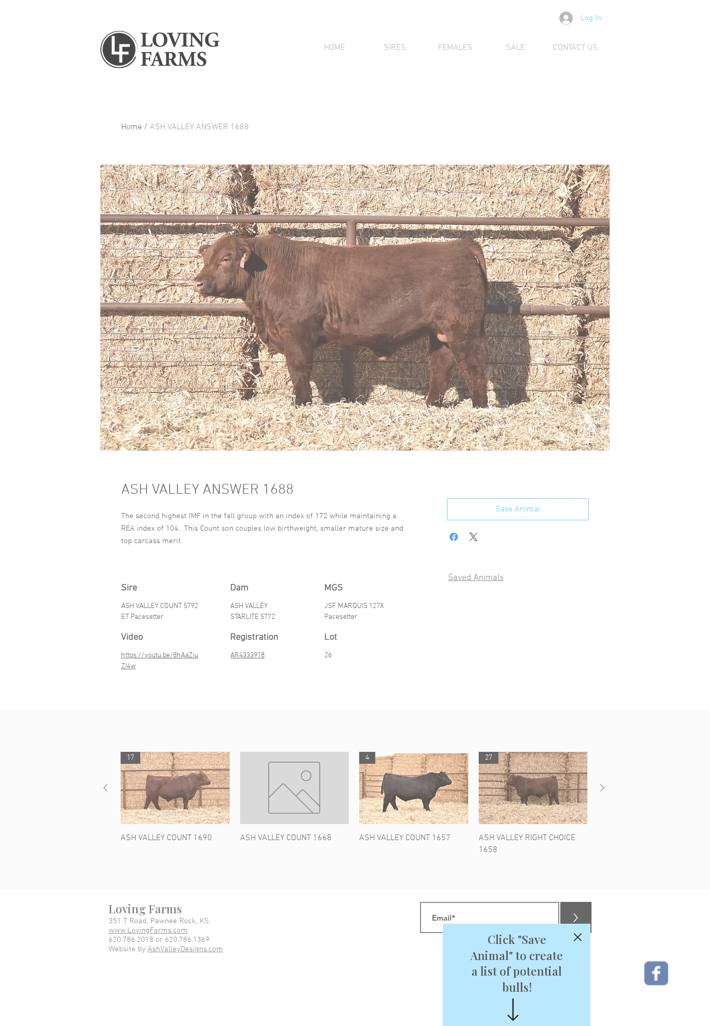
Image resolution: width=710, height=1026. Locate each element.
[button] (578, 937)
